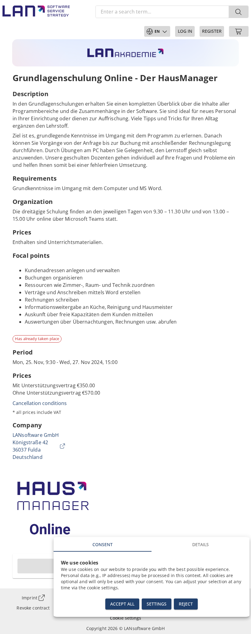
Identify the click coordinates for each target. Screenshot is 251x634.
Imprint (29, 598)
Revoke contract (33, 608)
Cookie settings (125, 618)
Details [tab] (200, 544)
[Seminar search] (238, 12)
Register (212, 31)
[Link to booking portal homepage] (36, 11)
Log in (185, 31)
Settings (157, 604)
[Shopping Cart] (239, 31)
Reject (186, 604)
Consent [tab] (102, 544)
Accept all (122, 604)
